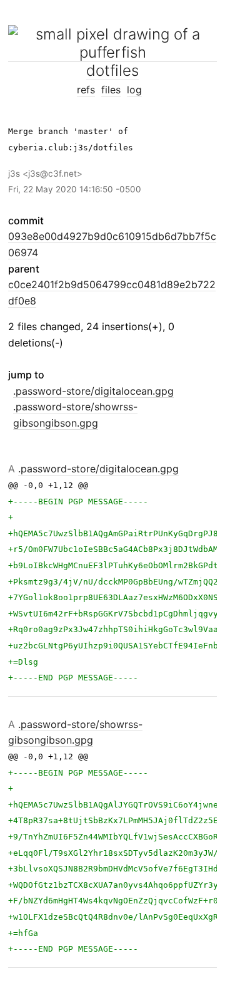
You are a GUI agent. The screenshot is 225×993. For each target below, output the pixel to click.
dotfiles (112, 70)
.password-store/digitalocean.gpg (93, 391)
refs (86, 89)
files (111, 89)
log (134, 89)
